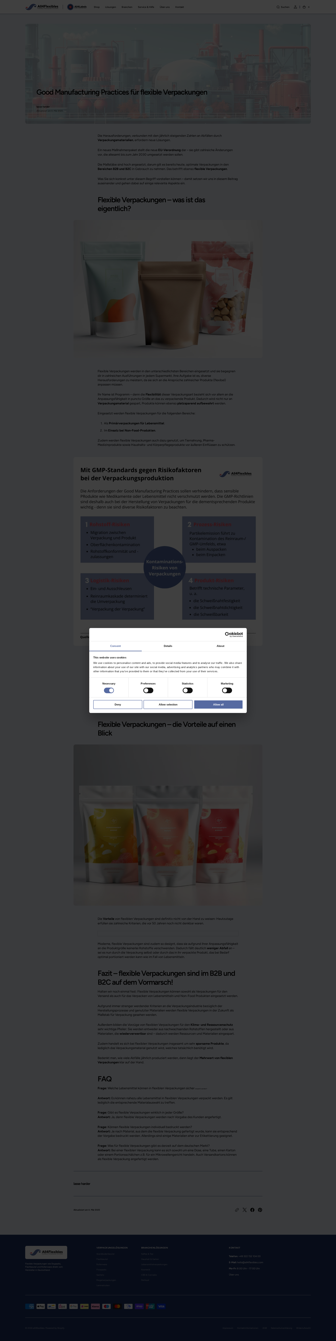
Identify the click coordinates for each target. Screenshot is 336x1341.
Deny (118, 704)
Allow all (218, 704)
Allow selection (168, 704)
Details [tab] (168, 645)
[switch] (148, 690)
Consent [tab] (115, 645)
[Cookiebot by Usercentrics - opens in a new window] (227, 634)
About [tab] (220, 645)
